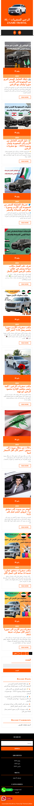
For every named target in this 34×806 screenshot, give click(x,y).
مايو (18, 319)
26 (15, 71)
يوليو (18, 71)
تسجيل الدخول (17, 778)
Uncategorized (17, 789)
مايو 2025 (17, 763)
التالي (15, 653)
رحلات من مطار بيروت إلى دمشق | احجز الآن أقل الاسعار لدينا (17, 450)
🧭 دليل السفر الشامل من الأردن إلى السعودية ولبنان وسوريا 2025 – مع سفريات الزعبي (18, 691)
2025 (17, 76)
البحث (28, 660)
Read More (24, 97)
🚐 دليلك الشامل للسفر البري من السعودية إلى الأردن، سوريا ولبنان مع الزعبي (17, 82)
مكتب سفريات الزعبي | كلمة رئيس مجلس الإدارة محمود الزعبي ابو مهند (18, 389)
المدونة (17, 792)
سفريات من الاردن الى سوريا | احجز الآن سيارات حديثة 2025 (17, 632)
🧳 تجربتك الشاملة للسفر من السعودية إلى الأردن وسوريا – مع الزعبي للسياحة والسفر (17, 207)
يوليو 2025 (17, 761)
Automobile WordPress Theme (11, 804)
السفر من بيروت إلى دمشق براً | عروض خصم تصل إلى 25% (18, 511)
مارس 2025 (17, 766)
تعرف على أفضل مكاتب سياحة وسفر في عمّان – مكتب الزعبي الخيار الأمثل (19, 268)
